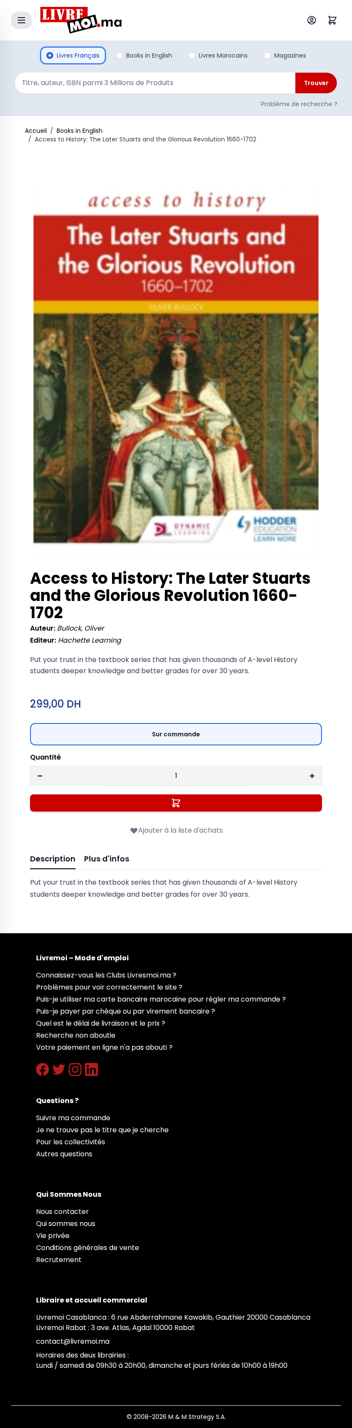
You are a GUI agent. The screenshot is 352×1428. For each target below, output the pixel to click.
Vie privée (53, 1236)
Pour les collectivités (70, 1142)
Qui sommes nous (65, 1224)
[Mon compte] (313, 20)
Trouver (316, 83)
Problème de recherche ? (299, 104)
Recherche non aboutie (75, 1035)
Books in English (80, 130)
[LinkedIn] (91, 1069)
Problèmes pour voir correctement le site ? (109, 987)
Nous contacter (62, 1212)
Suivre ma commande (73, 1118)
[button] (176, 368)
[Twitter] (58, 1069)
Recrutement (59, 1260)
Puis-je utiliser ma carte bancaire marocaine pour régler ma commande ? (161, 999)
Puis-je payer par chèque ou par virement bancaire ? (125, 1011)
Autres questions (64, 1154)
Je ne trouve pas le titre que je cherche (102, 1130)
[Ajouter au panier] (176, 803)
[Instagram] (75, 1069)
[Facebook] (42, 1069)
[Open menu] (21, 20)
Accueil (36, 130)
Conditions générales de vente (87, 1248)
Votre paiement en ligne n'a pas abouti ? (104, 1047)
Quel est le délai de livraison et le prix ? (100, 1023)
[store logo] (156, 20)
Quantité (45, 757)
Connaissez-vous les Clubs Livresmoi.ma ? (106, 975)
